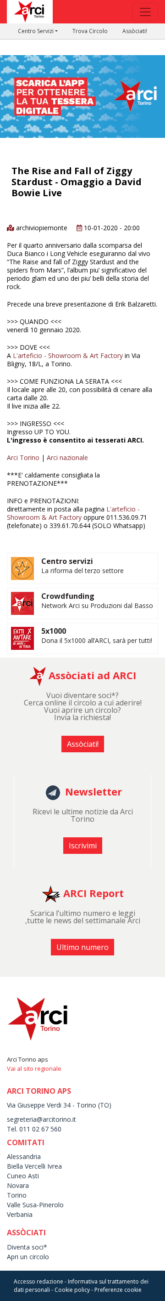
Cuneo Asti (23, 1175)
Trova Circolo (90, 31)
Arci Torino (23, 457)
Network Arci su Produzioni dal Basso (97, 605)
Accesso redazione (38, 1281)
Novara (18, 1185)
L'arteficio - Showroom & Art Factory (68, 355)
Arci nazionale (67, 457)
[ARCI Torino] (82, 73)
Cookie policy (72, 1290)
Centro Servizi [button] (36, 31)
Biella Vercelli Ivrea (34, 1166)
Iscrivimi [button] (83, 846)
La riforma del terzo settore (82, 570)
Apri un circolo (28, 1256)
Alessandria (24, 1156)
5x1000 (53, 631)
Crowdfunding (67, 596)
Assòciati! (134, 31)
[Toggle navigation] (145, 12)
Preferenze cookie (118, 1290)
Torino (17, 1195)
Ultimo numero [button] (82, 947)
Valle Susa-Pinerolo (35, 1204)
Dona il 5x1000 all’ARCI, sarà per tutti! (96, 640)
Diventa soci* (27, 1247)
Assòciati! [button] (83, 744)
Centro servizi (67, 561)
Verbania (20, 1214)
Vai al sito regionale (34, 1068)
